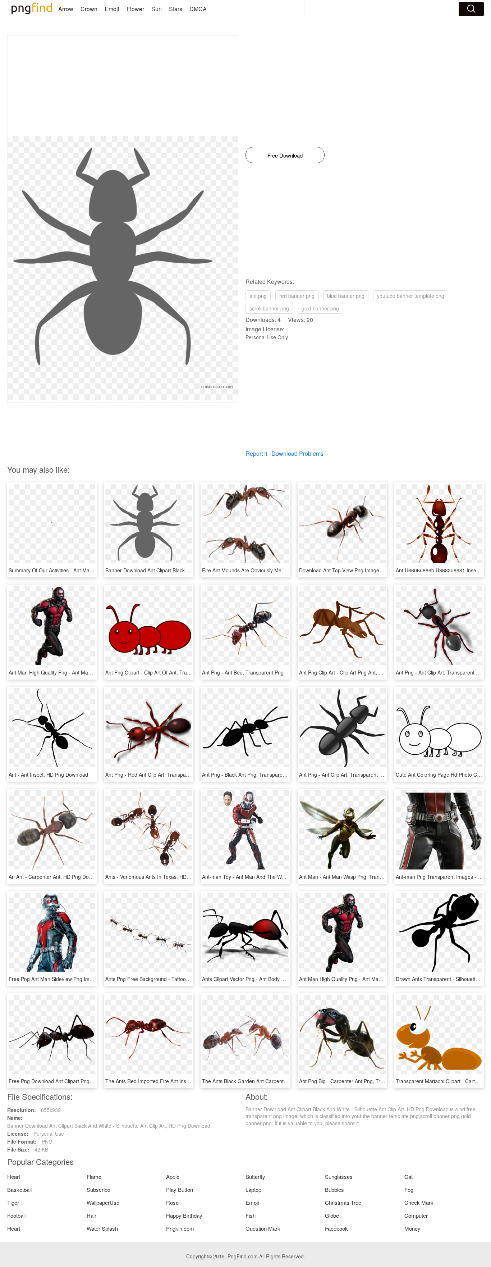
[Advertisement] (123, 86)
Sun (156, 9)
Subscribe (98, 1189)
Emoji (112, 9)
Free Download (285, 155)
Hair (91, 1215)
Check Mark (418, 1202)
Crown (89, 9)
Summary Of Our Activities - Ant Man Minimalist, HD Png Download (85, 570)
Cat (408, 1176)
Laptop (253, 1189)
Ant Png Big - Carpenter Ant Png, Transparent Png (356, 1081)
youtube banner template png (410, 295)
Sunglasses (339, 1176)
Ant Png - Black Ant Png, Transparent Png (249, 774)
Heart (13, 1176)
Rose (172, 1202)
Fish (251, 1215)
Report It (256, 453)
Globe (332, 1215)
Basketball (19, 1189)
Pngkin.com (180, 1228)
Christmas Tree (343, 1202)
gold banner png (320, 308)
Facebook (336, 1228)
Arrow (65, 9)
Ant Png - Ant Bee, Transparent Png (243, 672)
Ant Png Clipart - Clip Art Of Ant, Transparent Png (161, 672)
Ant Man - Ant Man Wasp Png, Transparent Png (353, 876)
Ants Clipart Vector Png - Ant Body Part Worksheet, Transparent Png (279, 978)
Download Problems (297, 453)
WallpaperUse (103, 1202)
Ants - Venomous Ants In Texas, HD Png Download (163, 876)
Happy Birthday (184, 1215)
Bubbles (334, 1189)
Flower (135, 9)
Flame (94, 1176)
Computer (416, 1215)
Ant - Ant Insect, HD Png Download (48, 774)
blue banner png (345, 295)
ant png (258, 295)
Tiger (13, 1202)
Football (16, 1215)
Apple (172, 1176)
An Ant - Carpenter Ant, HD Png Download (57, 876)
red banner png (297, 295)
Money (412, 1228)
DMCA (198, 9)
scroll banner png (269, 308)
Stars (175, 9)
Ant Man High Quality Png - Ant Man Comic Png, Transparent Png (83, 672)
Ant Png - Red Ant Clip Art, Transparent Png (155, 774)
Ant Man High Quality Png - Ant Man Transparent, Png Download (372, 978)
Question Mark (263, 1228)
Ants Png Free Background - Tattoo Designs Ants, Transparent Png (181, 978)
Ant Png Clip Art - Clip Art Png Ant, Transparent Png (358, 672)
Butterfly (255, 1176)
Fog (408, 1189)
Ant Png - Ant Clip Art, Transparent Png (440, 672)
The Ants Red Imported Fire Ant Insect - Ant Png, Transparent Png (181, 1081)
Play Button (179, 1189)
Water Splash (102, 1228)
